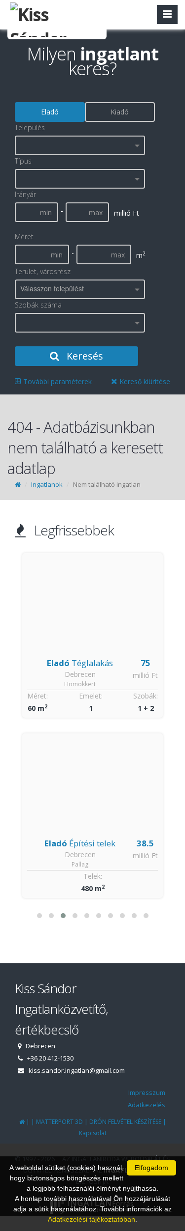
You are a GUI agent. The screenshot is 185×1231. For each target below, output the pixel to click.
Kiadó (120, 111)
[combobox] (80, 145)
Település (30, 127)
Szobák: (145, 695)
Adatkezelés (146, 1104)
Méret (24, 236)
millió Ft (145, 675)
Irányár (25, 194)
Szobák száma (38, 304)
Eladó (50, 111)
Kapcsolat (93, 1133)
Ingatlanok (47, 484)
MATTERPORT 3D (59, 1122)
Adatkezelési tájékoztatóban (91, 1219)
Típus (23, 161)
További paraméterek (56, 381)
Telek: (92, 876)
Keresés (83, 356)
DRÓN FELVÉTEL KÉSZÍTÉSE (125, 1122)
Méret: (37, 695)
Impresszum (146, 1092)
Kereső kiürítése (143, 381)
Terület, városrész (43, 271)
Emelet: (91, 695)
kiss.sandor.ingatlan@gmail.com (77, 1070)
